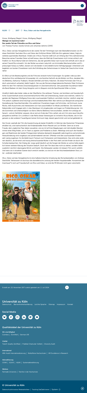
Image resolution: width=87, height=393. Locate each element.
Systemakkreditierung (31, 363)
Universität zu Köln (13, 4)
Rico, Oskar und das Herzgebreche (37, 30)
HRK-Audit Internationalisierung (13, 353)
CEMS (4, 363)
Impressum (61, 304)
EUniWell (14, 335)
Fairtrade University (9, 372)
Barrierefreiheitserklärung (23, 304)
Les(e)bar (11, 6)
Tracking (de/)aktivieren (40, 390)
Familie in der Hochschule (28, 372)
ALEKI (4, 30)
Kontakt (70, 304)
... (13, 31)
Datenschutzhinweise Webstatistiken (15, 390)
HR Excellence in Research (58, 353)
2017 (18, 30)
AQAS (18, 363)
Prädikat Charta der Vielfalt (32, 344)
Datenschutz (6, 304)
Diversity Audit (49, 344)
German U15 (24, 335)
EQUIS (11, 363)
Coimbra (5, 335)
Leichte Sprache (40, 304)
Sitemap (52, 304)
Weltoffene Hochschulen (37, 353)
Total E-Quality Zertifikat (11, 344)
